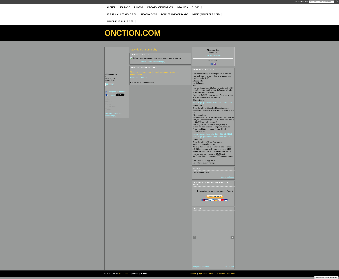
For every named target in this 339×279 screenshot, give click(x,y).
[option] (213, 237)
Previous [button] (194, 237)
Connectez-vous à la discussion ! (326, 277)
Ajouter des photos (202, 266)
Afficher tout (229, 266)
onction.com (132, 32)
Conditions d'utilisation (226, 273)
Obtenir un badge (227, 177)
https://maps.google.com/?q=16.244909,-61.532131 (212, 103)
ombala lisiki (123, 273)
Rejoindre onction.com (138, 77)
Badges (193, 273)
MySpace (111, 95)
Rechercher (336, 2)
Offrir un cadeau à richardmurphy (152, 62)
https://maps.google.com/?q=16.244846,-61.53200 (212, 137)
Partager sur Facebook (117, 92)
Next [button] (232, 237)
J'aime (111, 84)
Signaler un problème (207, 273)
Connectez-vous (301, 2)
